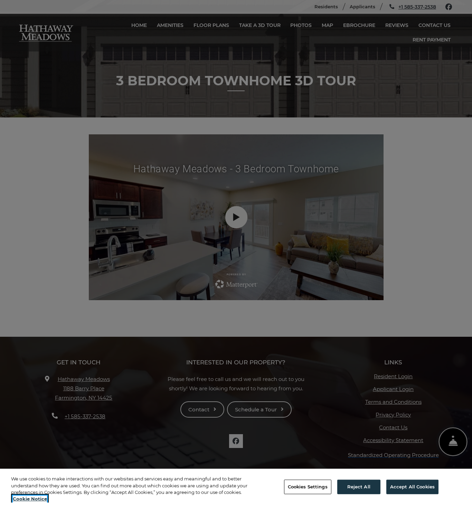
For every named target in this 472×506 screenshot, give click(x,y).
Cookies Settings (308, 486)
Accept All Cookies (412, 486)
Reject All (358, 486)
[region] (236, 487)
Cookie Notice (30, 499)
